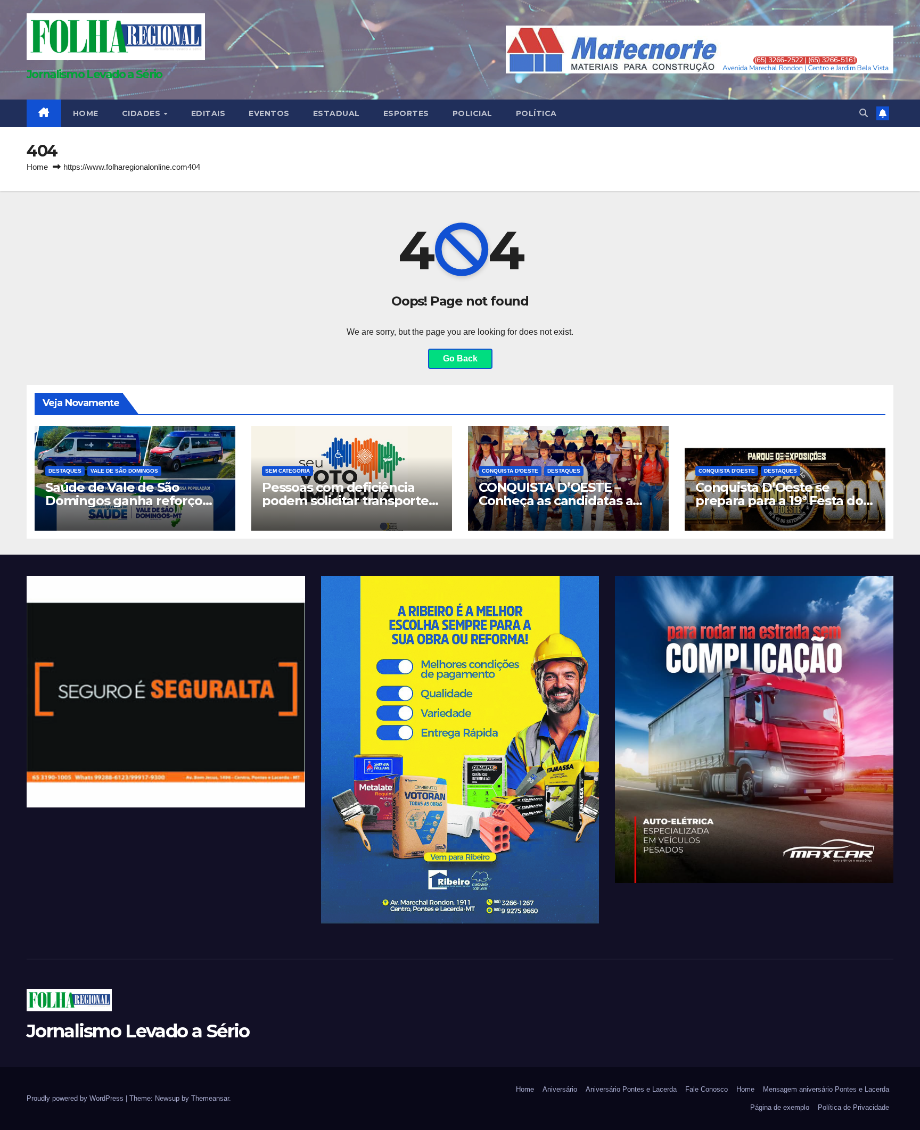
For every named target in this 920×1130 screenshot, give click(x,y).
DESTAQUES (64, 471)
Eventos (269, 113)
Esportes (406, 113)
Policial (472, 113)
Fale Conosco (706, 1089)
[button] (863, 113)
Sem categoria (287, 471)
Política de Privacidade (853, 1107)
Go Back (460, 358)
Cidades (142, 113)
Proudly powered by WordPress (76, 1098)
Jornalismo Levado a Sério (94, 74)
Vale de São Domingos (124, 471)
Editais (208, 113)
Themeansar (210, 1098)
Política (536, 113)
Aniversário (560, 1089)
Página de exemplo (779, 1107)
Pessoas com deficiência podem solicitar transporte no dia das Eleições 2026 (345, 501)
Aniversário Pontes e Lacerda (631, 1089)
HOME (85, 113)
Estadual (336, 113)
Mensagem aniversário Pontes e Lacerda (826, 1089)
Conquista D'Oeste (510, 471)
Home (37, 166)
